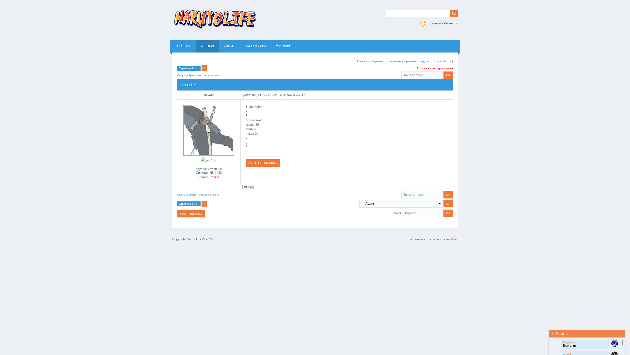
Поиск (436, 61)
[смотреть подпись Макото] (263, 163)
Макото (209, 95)
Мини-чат (561, 334)
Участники (393, 61)
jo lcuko (214, 75)
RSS (447, 61)
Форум (181, 75)
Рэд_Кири (569, 342)
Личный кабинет (441, 23)
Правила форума (416, 61)
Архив (192, 75)
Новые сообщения (369, 61)
